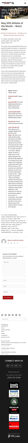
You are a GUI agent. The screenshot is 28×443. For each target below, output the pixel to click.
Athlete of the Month (9, 35)
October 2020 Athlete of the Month (8, 352)
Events (2, 331)
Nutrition (3, 333)
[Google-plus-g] (17, 243)
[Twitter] (8, 243)
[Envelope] (11, 243)
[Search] (25, 319)
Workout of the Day (19, 35)
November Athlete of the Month (8, 348)
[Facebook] (14, 243)
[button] (25, 3)
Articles (2, 328)
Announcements (4, 326)
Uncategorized (4, 335)
